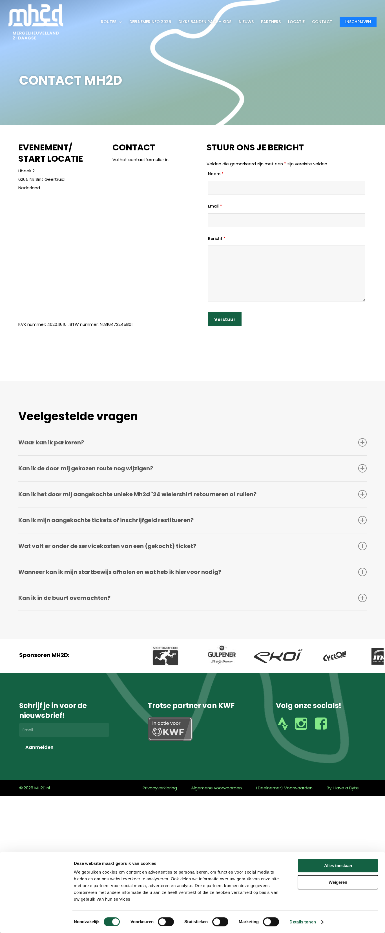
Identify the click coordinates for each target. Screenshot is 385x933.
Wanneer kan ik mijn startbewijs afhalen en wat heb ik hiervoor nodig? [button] (119, 572)
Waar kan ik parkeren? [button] (51, 442)
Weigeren (338, 882)
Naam (216, 174)
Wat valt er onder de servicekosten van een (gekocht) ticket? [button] (107, 546)
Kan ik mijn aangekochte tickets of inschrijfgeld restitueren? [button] (106, 520)
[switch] (166, 921)
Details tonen (302, 921)
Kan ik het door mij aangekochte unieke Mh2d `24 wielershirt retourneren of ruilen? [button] (137, 494)
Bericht (216, 238)
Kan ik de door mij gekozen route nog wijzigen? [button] (85, 468)
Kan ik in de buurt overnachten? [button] (64, 598)
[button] (160, 788)
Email (215, 206)
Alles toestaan (338, 865)
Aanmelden (39, 747)
